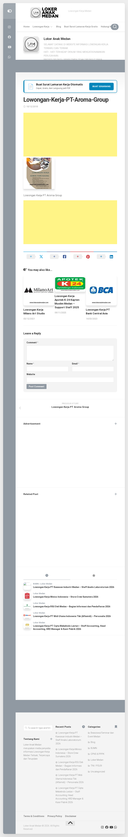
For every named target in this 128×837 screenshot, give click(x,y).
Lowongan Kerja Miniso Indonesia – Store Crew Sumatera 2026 (65, 597)
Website (31, 374)
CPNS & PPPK (97, 754)
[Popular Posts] (93, 576)
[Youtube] (9, 47)
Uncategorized (98, 771)
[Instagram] (9, 27)
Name (30, 363)
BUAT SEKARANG (101, 86)
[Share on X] (35, 257)
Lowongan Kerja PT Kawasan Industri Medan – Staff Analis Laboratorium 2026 (73, 587)
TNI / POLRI (96, 765)
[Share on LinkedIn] (105, 257)
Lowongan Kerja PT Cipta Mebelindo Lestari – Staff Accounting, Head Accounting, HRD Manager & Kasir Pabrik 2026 (69, 795)
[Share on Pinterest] (82, 257)
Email (75, 363)
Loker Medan (46, 584)
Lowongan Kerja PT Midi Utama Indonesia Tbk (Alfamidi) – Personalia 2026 (72, 616)
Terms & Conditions (33, 816)
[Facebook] (9, 37)
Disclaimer (70, 816)
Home (26, 26)
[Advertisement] (70, 134)
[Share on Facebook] (58, 257)
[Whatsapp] (9, 57)
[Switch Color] (9, 11)
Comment (32, 342)
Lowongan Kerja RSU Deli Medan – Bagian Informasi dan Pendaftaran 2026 (71, 606)
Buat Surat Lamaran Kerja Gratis (81, 26)
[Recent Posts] (46, 576)
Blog (58, 26)
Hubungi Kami (108, 26)
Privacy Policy (54, 816)
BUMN (36, 584)
